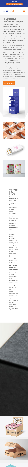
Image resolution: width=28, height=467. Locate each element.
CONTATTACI (9, 83)
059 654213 (14, 1)
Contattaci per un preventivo (15, 4)
